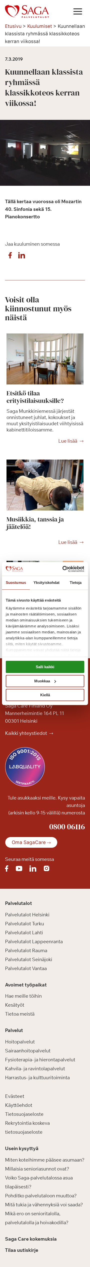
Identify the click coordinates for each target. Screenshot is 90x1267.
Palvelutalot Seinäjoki (28, 959)
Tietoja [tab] (76, 582)
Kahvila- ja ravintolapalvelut (35, 1069)
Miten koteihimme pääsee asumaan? (44, 1160)
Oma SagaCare (29, 842)
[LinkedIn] (21, 257)
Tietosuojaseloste (24, 1114)
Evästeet (14, 1096)
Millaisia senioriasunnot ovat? (37, 1169)
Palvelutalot (18, 903)
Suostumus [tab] (16, 582)
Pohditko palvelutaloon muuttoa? (41, 1196)
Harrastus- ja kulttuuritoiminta (37, 1077)
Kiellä (45, 695)
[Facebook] (10, 257)
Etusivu (13, 26)
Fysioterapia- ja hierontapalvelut (40, 1060)
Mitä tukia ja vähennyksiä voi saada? (44, 1205)
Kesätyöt (14, 1005)
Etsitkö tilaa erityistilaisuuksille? (35, 396)
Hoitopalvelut (20, 1042)
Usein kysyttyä (21, 1148)
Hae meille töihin (23, 996)
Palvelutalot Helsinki (27, 915)
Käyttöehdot (18, 1105)
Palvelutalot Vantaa (26, 968)
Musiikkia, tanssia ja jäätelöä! (35, 523)
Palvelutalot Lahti (24, 933)
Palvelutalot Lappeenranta (34, 941)
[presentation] (45, 358)
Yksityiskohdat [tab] (47, 582)
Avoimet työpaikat (26, 985)
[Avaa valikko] (77, 11)
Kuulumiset (39, 26)
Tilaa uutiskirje (21, 1250)
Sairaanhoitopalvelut (27, 1051)
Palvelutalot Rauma (26, 950)
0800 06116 (67, 826)
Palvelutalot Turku (24, 924)
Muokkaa (42, 681)
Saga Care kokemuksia (31, 1239)
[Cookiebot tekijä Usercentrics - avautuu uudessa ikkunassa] (63, 569)
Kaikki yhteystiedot (26, 733)
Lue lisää (67, 441)
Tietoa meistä (19, 1014)
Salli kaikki (45, 667)
